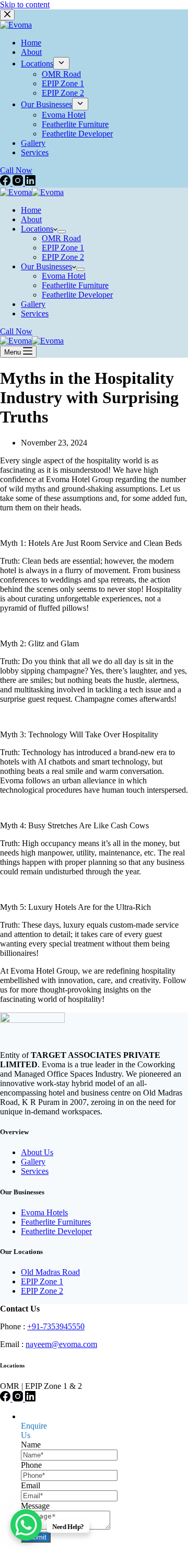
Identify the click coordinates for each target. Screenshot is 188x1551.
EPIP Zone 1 (42, 1281)
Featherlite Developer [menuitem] (77, 133)
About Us (37, 1152)
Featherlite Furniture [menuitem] (75, 124)
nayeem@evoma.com (61, 1344)
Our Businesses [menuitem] (46, 104)
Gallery (33, 1161)
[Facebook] (6, 182)
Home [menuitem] (31, 42)
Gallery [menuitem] (33, 143)
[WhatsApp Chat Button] (26, 1525)
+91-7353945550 (56, 1326)
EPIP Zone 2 (42, 1290)
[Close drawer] (7, 14)
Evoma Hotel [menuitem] (64, 114)
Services (35, 1171)
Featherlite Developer (56, 1231)
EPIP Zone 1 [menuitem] (63, 83)
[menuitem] (61, 63)
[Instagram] (19, 182)
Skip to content (25, 4)
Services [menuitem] (35, 152)
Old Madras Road (50, 1272)
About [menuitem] (31, 52)
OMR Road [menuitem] (61, 74)
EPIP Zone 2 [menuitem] (63, 92)
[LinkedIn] (30, 182)
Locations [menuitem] (37, 63)
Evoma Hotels (44, 1212)
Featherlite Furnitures (56, 1221)
